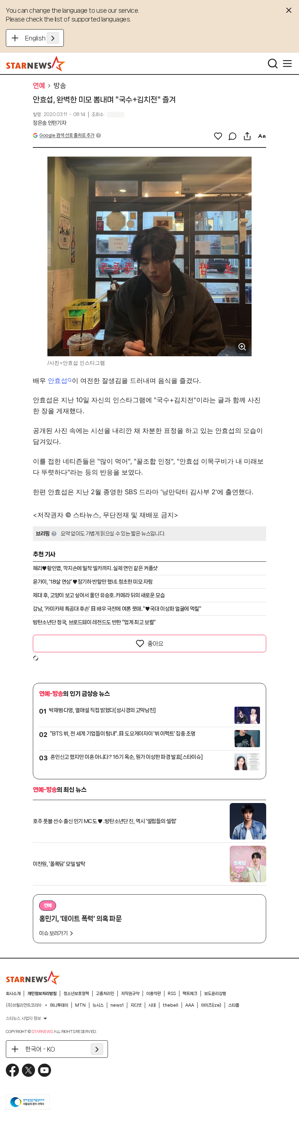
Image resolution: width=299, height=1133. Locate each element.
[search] (273, 63)
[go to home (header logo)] (36, 63)
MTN (80, 1005)
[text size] (261, 136)
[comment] (232, 136)
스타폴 (233, 1005)
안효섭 (57, 380)
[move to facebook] (12, 1070)
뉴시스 (98, 1005)
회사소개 (13, 993)
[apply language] (53, 38)
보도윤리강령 (215, 993)
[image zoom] (242, 346)
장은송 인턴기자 (49, 123)
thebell (170, 1005)
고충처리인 (105, 993)
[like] (218, 136)
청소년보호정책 (76, 993)
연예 (39, 85)
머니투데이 (59, 1005)
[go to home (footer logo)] (33, 977)
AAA (189, 1005)
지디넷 (136, 1005)
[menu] (287, 63)
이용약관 (153, 993)
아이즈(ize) (211, 1005)
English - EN (42, 38)
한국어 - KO (40, 1049)
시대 (152, 1005)
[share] (247, 136)
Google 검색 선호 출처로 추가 (66, 135)
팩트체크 (190, 993)
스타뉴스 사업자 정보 (23, 1018)
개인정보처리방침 (42, 993)
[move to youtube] (44, 1070)
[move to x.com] (28, 1070)
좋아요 (155, 643)
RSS (172, 993)
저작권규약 (130, 993)
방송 (60, 85)
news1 (117, 1005)
